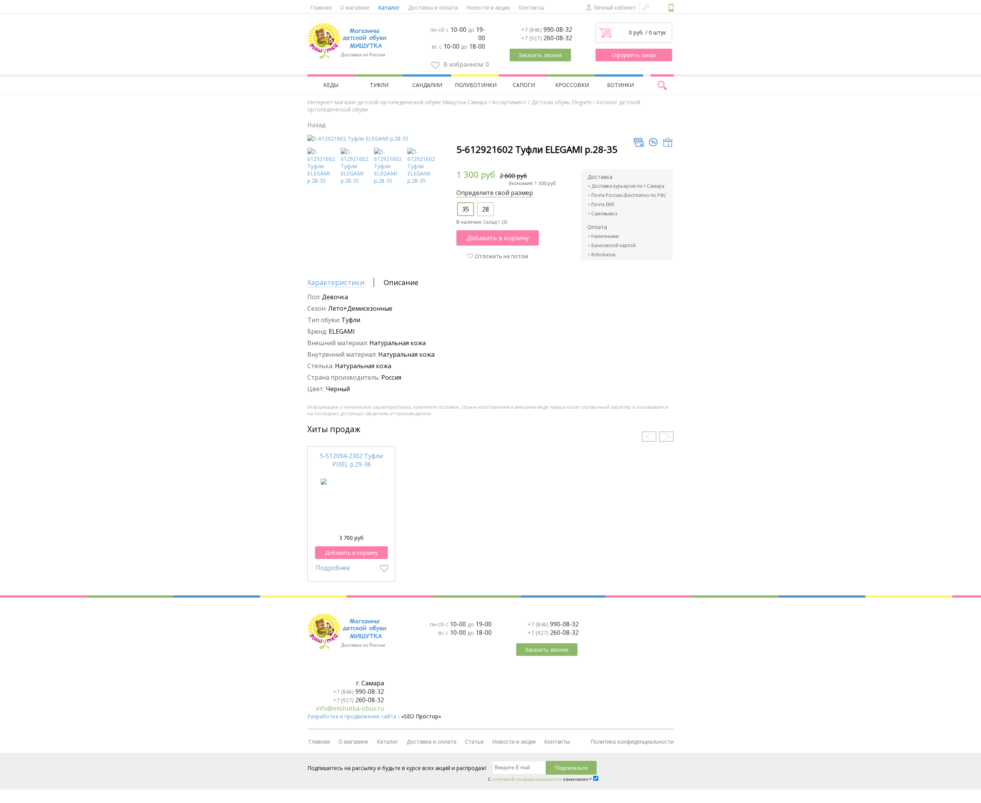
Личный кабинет (615, 7)
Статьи (474, 741)
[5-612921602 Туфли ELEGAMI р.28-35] (357, 138)
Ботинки (620, 84)
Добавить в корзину (498, 238)
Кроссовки (572, 84)
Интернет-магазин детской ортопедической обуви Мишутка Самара (397, 102)
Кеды (330, 84)
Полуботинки (476, 84)
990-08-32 (546, 29)
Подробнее (333, 568)
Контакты (531, 7)
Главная (320, 7)
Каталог (389, 7)
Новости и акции (488, 7)
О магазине (355, 7)
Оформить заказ (634, 55)
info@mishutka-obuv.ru (350, 708)
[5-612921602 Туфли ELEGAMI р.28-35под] (322, 180)
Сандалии (427, 84)
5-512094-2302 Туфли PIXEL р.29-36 (351, 460)
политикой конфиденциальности (527, 779)
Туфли (379, 84)
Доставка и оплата (433, 7)
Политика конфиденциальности (632, 741)
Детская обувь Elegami (561, 102)
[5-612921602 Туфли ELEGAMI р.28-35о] (422, 180)
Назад (316, 125)
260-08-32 (546, 38)
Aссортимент (509, 102)
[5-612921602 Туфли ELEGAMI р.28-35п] (389, 180)
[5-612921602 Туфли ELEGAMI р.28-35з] (356, 180)
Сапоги (524, 84)
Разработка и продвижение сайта (351, 716)
